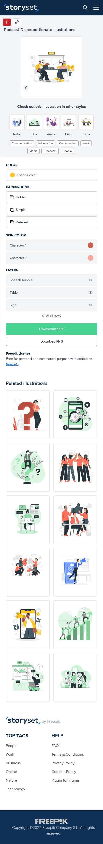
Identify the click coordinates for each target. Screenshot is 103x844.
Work (86, 143)
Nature (11, 780)
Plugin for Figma (65, 780)
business (13, 763)
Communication (22, 143)
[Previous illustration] (26, 88)
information (45, 143)
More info (12, 364)
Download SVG (51, 329)
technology (15, 789)
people (67, 151)
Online (11, 771)
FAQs (56, 745)
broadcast (50, 151)
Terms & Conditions (68, 754)
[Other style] (17, 122)
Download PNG (51, 341)
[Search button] (85, 7)
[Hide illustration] (90, 280)
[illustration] (28, 414)
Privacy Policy (63, 763)
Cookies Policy (64, 771)
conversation (67, 143)
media (33, 151)
